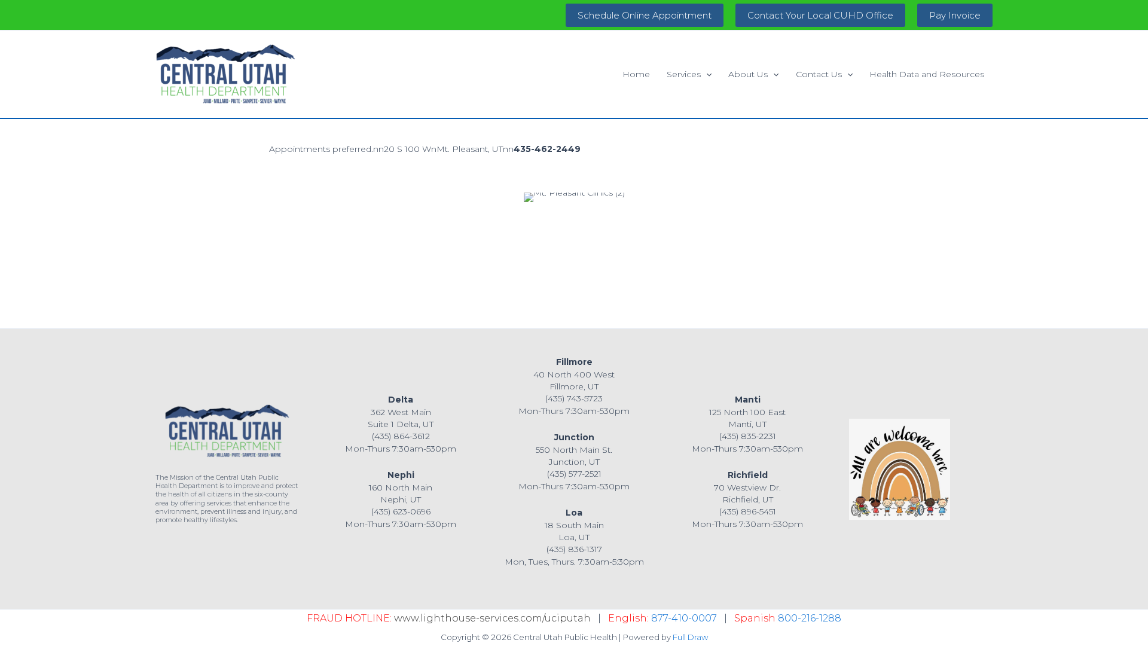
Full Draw (690, 637)
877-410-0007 (684, 618)
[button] (644, 15)
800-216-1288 (809, 618)
